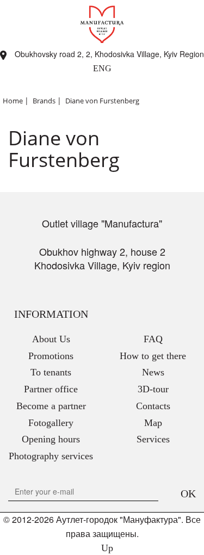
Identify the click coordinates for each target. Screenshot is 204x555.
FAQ (153, 339)
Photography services (51, 456)
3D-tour (153, 389)
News (153, 372)
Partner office (51, 389)
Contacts (153, 405)
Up (105, 547)
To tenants (50, 372)
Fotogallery (50, 422)
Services (153, 439)
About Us (51, 339)
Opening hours (51, 439)
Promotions (50, 355)
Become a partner (51, 405)
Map (153, 422)
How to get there (153, 355)
